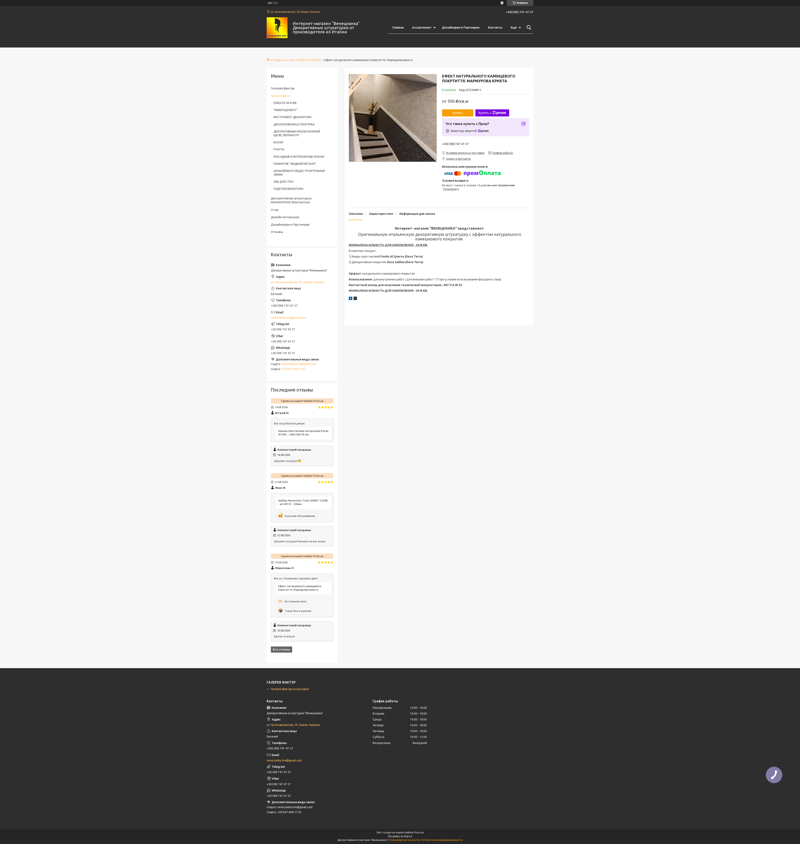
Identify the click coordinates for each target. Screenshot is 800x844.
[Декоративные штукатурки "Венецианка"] (277, 27)
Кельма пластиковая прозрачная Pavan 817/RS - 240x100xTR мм (303, 432)
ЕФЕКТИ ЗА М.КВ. (309, 60)
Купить (457, 113)
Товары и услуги (283, 60)
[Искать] (528, 27)
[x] (355, 299)
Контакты (495, 27)
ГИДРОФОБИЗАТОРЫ (288, 188)
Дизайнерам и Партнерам (461, 27)
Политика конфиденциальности (443, 840)
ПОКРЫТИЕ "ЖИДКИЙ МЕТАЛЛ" (295, 163)
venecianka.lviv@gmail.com (288, 317)
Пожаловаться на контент (405, 840)
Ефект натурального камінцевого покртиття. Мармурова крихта (299, 588)
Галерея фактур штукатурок (289, 689)
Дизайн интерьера (285, 217)
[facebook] (350, 299)
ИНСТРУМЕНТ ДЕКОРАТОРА (292, 117)
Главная (398, 27)
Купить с (485, 113)
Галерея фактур (283, 88)
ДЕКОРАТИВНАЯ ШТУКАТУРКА (294, 124)
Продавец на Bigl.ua (400, 836)
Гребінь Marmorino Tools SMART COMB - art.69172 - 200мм (303, 502)
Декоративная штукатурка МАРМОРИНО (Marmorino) (291, 200)
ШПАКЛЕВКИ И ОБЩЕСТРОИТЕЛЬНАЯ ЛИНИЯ (299, 172)
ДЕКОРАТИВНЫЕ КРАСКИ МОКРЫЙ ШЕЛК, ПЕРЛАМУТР (297, 133)
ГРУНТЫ (279, 149)
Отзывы (277, 232)
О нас (275, 209)
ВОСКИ (278, 142)
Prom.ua (419, 832)
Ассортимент (421, 27)
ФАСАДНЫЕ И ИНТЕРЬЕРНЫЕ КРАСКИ (299, 156)
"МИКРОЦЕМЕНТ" (285, 110)
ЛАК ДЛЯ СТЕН (283, 181)
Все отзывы (281, 649)
